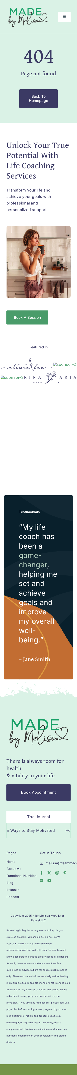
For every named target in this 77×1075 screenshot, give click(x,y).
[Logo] (26, 359)
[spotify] (41, 880)
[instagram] (57, 873)
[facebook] (41, 873)
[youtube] (49, 880)
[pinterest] (65, 873)
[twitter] (49, 873)
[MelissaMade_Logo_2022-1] (27, 7)
